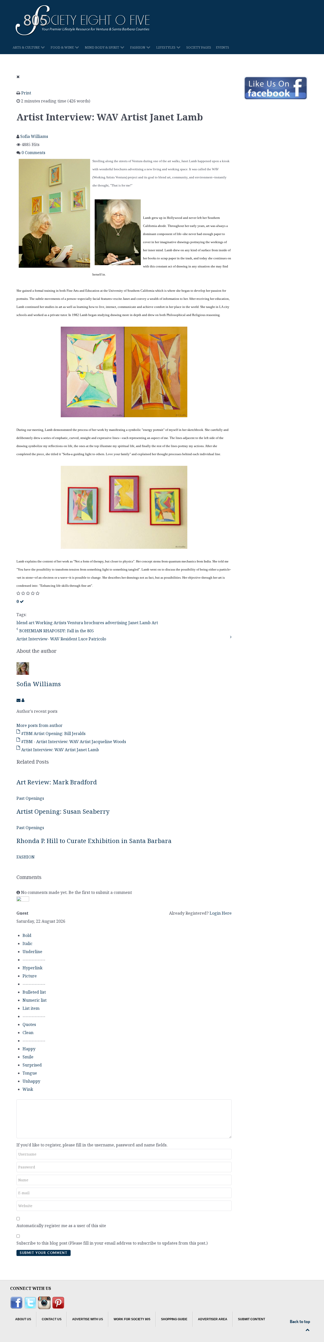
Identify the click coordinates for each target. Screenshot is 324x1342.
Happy (29, 1049)
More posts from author (39, 725)
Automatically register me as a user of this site (61, 1225)
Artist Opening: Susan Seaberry (63, 811)
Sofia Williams (34, 136)
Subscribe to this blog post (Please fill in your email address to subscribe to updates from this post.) (112, 1243)
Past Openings (30, 798)
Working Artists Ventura (59, 622)
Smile (28, 1057)
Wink (28, 1089)
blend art (25, 622)
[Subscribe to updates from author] (19, 700)
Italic (27, 943)
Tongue (30, 1073)
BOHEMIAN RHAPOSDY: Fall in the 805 (56, 631)
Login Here (221, 913)
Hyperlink (33, 968)
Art (155, 622)
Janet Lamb (139, 622)
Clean (28, 1032)
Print (26, 93)
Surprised (32, 1065)
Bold (27, 935)
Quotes (29, 1024)
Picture (30, 976)
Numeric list (35, 1000)
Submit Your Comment (43, 1253)
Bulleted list (34, 992)
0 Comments (33, 152)
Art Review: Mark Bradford (56, 782)
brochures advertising (105, 622)
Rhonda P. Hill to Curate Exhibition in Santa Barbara (94, 840)
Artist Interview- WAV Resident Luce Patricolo (61, 639)
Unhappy (31, 1081)
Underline (32, 951)
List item (31, 1008)
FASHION (25, 857)
